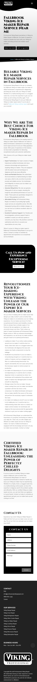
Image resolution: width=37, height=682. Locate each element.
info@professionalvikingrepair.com (14, 594)
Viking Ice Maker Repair (10, 621)
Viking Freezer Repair (10, 629)
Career (6, 599)
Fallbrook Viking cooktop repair (18, 104)
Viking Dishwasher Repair (11, 634)
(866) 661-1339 (10, 48)
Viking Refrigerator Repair (11, 615)
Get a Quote (22, 48)
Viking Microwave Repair (11, 631)
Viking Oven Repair (9, 613)
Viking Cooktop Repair (10, 623)
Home (12, 59)
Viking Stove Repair (9, 626)
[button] (32, 645)
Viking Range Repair (9, 610)
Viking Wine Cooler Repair (11, 618)
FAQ (5, 591)
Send (26, 570)
